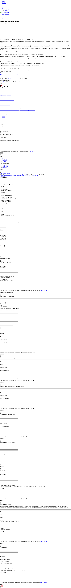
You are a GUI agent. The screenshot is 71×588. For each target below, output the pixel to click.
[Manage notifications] (2, 586)
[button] (35, 289)
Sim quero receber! (35, 298)
